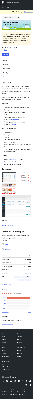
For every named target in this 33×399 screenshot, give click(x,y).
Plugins (19, 339)
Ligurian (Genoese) (10, 377)
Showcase (20, 334)
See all (29, 312)
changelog (14, 124)
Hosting (4, 339)
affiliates (29, 276)
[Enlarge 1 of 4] (13, 174)
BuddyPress (6, 370)
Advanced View (6, 284)
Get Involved (21, 347)
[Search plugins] (18, 17)
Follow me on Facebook (11, 162)
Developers (5, 353)
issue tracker (12, 159)
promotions (28, 280)
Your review (5, 312)
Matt (4, 364)
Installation (6, 68)
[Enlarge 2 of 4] (29, 174)
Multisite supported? (8, 226)
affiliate (23, 276)
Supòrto (5, 77)
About (3, 334)
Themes (19, 336)
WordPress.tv (6, 356)
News (3, 336)
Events (19, 350)
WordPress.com (7, 361)
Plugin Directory (6, 7)
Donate (20, 353)
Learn (3, 347)
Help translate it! (28, 11)
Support (4, 350)
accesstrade (18, 276)
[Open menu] (30, 2)
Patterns (19, 342)
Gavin (5, 50)
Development (7, 73)
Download (5, 54)
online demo (15, 119)
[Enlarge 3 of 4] (13, 185)
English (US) (28, 273)
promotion (21, 280)
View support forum (7, 324)
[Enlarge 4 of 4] (29, 197)
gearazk (7, 249)
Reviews (5, 64)
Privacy (4, 342)
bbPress (5, 367)
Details (5, 60)
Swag (19, 356)
